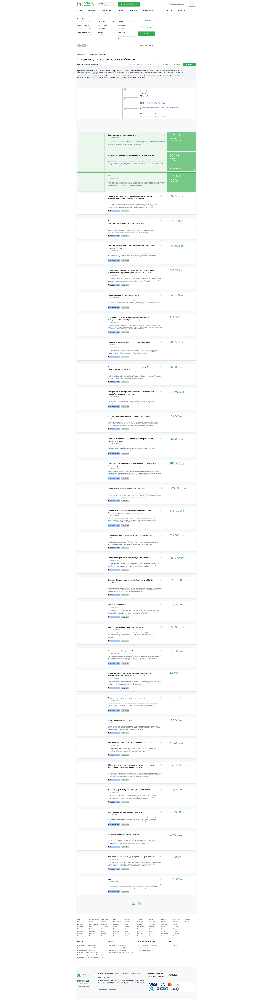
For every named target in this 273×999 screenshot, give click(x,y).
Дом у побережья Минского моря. (121, 627)
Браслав (79, 936)
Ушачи (175, 931)
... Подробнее (125, 211)
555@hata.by (173, 975)
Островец (152, 924)
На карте (165, 64)
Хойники (176, 933)
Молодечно (140, 926)
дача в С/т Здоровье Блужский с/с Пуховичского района (129, 790)
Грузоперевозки (166, 10)
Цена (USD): (80, 19)
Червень (187, 919)
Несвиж (139, 933)
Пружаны (152, 936)
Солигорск (176, 919)
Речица (163, 919)
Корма (115, 933)
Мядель (139, 931)
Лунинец (127, 933)
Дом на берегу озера (152, 103)
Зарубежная (133, 10)
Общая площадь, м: (83, 25)
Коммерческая (148, 10)
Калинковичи (117, 922)
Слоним (163, 929)
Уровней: (100, 32)
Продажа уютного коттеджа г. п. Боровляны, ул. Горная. (129, 342)
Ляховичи (140, 919)
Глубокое (92, 933)
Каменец (115, 924)
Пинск (151, 929)
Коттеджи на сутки (143, 948)
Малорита (140, 922)
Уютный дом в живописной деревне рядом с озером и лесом (131, 155)
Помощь (100, 973)
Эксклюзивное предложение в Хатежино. (124, 416)
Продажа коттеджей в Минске (87, 952)
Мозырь (139, 924)
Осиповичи (152, 922)
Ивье (114, 919)
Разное (193, 10)
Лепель (127, 922)
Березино (80, 924)
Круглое (115, 936)
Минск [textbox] (121, 21)
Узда (174, 929)
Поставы (151, 933)
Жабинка (104, 924)
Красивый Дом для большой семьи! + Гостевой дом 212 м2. (130, 580)
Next (119, 103)
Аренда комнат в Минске (116, 948)
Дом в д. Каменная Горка (117, 720)
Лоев (126, 931)
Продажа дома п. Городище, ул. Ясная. (122, 651)
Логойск (127, 929)
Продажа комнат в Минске (86, 950)
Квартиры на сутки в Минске (147, 945)
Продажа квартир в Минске (86, 948)
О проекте (109, 973)
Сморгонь (164, 936)
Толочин (175, 926)
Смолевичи (164, 933)
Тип (79, 45)
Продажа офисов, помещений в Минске (90, 955)
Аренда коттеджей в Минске (117, 950)
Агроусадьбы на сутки (145, 950)
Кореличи (116, 931)
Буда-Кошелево (94, 919)
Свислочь (164, 924)
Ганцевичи (92, 931)
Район (84, 45)
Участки (120, 10)
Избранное (169, 4)
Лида (126, 924)
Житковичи (104, 926)
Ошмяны (152, 926)
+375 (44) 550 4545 (156, 976)
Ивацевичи (104, 936)
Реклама (118, 973)
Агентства (181, 10)
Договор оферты (102, 989)
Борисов (79, 933)
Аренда (80, 10)
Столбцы (176, 922)
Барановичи (80, 922)
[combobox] (126, 21)
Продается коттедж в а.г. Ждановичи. (122, 488)
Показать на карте (146, 20)
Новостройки (106, 10)
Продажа (91, 10)
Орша (151, 919)
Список (177, 64)
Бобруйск (80, 926)
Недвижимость (81, 54)
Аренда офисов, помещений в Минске (120, 952)
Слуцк (163, 931)
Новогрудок (140, 936)
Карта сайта (112, 989)
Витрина (190, 64)
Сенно (163, 926)
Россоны (163, 922)
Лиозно (127, 926)
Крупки (127, 919)
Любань (127, 936)
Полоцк (151, 931)
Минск (79, 919)
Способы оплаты (152, 980)
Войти (192, 4)
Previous (81, 103)
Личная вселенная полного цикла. (121, 698)
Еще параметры (146, 27)
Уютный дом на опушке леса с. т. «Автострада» (126, 743)
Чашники (176, 936)
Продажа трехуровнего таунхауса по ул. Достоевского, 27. (130, 535)
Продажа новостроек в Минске (87, 945)
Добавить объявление (129, 4)
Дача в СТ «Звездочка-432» (118, 605)
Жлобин (103, 929)
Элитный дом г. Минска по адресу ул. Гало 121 (125, 812)
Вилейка (91, 926)
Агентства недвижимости (132, 973)
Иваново (103, 933)
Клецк (115, 926)
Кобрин (115, 929)
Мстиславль (140, 929)
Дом (109, 176)
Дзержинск (104, 919)
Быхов (91, 922)
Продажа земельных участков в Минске (90, 957)
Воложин (92, 929)
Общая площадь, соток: (84, 32)
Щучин (187, 922)
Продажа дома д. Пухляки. (118, 295)
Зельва (103, 931)
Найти (146, 34)
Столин (175, 924)
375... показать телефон (147, 114)
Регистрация (180, 4)
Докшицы (104, 922)
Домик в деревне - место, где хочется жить (124, 135)
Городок (91, 936)
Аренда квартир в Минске (117, 945)
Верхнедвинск (93, 924)
